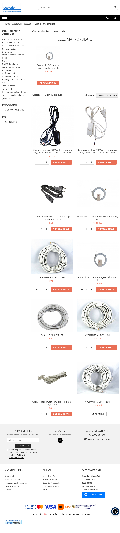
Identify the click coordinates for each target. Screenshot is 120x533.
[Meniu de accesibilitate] (115, 511)
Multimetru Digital (10, 76)
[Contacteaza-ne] (107, 17)
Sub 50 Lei (9, 122)
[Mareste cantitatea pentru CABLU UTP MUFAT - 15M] (46, 289)
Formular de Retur (51, 486)
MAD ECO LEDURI (12, 110)
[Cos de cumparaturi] (115, 17)
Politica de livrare (11, 486)
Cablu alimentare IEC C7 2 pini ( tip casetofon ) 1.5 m (52, 218)
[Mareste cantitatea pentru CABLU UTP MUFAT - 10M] (91, 347)
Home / (8, 23)
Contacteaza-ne (95, 494)
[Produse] (4, 18)
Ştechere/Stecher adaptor (13, 95)
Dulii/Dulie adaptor (10, 64)
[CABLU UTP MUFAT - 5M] (52, 315)
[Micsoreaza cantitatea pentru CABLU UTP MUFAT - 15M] (37, 289)
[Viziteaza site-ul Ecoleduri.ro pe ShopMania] (13, 522)
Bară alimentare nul (10, 42)
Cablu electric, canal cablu (13, 45)
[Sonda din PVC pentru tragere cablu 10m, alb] (98, 193)
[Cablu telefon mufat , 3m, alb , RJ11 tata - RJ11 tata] (52, 378)
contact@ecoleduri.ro (99, 439)
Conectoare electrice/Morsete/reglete (13, 53)
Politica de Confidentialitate (17, 456)
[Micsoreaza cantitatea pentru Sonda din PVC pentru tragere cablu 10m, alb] (82, 229)
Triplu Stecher (8, 89)
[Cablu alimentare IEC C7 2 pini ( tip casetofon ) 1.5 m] (52, 193)
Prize (4, 82)
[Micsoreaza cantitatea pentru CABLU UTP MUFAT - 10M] (82, 347)
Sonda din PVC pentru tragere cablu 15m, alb (48, 66)
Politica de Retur (50, 479)
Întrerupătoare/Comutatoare (15, 92)
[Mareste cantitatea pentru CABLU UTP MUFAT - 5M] (46, 347)
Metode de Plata (50, 476)
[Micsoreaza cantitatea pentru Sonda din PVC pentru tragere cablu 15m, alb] (43, 77)
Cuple (4, 57)
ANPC (45, 489)
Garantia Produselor (51, 482)
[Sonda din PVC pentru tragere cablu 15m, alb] (48, 54)
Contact (7, 489)
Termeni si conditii (12, 479)
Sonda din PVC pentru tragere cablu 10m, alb (97, 218)
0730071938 (99, 435)
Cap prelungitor (9, 49)
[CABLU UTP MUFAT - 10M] (98, 315)
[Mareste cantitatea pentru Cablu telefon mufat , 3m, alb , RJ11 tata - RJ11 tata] (46, 414)
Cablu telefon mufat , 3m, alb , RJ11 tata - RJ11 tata (52, 403)
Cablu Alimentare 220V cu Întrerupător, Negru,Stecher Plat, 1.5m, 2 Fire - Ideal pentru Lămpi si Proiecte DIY (52, 151)
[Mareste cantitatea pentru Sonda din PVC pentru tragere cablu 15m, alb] (53, 77)
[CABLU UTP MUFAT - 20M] (98, 378)
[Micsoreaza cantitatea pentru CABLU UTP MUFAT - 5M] (37, 347)
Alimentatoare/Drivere (12, 39)
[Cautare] (115, 7)
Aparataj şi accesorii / (23, 23)
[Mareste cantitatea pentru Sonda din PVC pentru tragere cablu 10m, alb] (91, 229)
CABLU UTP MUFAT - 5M (52, 335)
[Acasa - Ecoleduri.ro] (16, 7)
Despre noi (9, 476)
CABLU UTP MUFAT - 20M (97, 401)
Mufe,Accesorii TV (9, 73)
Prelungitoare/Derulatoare (13, 79)
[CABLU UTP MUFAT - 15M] (52, 256)
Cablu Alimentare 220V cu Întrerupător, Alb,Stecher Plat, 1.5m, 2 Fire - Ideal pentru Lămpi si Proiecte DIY (97, 151)
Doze (4, 61)
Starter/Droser (8, 85)
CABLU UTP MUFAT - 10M (97, 335)
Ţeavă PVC (6, 98)
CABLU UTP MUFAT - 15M (52, 277)
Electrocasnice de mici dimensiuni (11, 68)
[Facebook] (60, 440)
